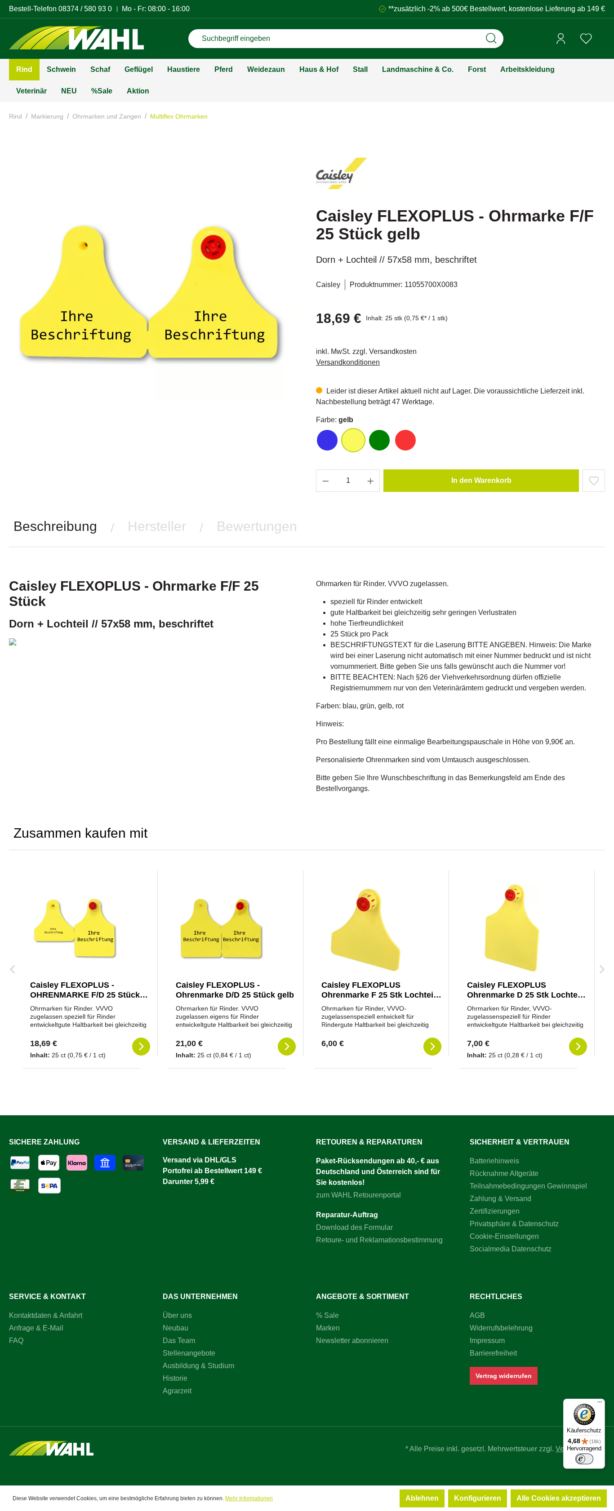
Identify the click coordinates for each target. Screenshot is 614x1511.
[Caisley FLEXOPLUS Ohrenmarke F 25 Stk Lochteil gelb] (366, 928)
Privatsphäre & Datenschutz (514, 1224)
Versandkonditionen (348, 362)
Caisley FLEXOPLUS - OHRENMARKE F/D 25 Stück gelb (85, 995)
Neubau (175, 1328)
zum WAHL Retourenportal (358, 1195)
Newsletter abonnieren (352, 1340)
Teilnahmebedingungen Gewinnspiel (528, 1186)
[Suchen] (491, 38)
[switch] (584, 1459)
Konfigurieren (477, 1498)
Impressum (487, 1340)
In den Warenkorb (481, 480)
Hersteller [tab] (157, 526)
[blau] (327, 440)
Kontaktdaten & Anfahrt (45, 1315)
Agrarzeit (177, 1391)
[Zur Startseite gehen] (76, 39)
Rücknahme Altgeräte (504, 1173)
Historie (175, 1378)
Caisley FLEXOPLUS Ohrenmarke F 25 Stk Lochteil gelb (378, 995)
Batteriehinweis (494, 1161)
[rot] (405, 440)
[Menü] (599, 1404)
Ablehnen (422, 1498)
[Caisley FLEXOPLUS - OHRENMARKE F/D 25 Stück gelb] (75, 928)
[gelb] (353, 440)
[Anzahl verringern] (325, 480)
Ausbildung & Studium (198, 1366)
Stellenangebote (189, 1353)
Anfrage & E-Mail (36, 1328)
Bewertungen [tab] (257, 526)
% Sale (327, 1315)
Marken (328, 1328)
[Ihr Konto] (561, 39)
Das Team (179, 1340)
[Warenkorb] (602, 39)
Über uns (177, 1315)
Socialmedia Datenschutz (511, 1249)
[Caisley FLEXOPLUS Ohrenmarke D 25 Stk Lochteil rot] (512, 928)
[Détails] (141, 1047)
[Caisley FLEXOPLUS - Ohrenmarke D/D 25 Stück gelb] (221, 928)
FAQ (16, 1340)
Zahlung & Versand (500, 1198)
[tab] (55, 526)
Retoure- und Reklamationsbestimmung (379, 1240)
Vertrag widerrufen (504, 1375)
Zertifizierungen (495, 1211)
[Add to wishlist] (594, 480)
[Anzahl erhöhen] (370, 480)
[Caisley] (341, 177)
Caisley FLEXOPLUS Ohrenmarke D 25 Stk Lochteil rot (524, 995)
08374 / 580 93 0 (85, 9)
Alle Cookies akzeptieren (558, 1498)
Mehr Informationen (249, 1498)
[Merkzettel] (586, 39)
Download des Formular (354, 1227)
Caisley (328, 284)
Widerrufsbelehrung (501, 1328)
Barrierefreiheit (493, 1353)
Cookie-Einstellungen (504, 1236)
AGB (477, 1315)
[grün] (379, 440)
